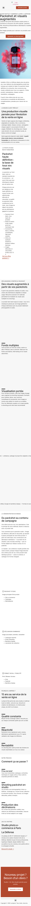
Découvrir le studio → (8, 849)
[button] (3, 7)
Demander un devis (15, 889)
